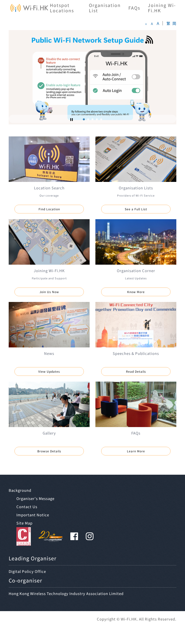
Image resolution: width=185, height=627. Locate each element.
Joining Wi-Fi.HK (162, 7)
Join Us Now (49, 292)
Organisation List (105, 7)
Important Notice (32, 514)
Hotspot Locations (62, 7)
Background (20, 490)
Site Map (24, 522)
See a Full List (136, 209)
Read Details (136, 371)
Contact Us (26, 506)
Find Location (49, 209)
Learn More (136, 451)
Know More (136, 292)
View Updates (49, 371)
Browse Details (49, 451)
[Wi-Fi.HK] (29, 8)
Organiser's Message (35, 498)
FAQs (134, 8)
